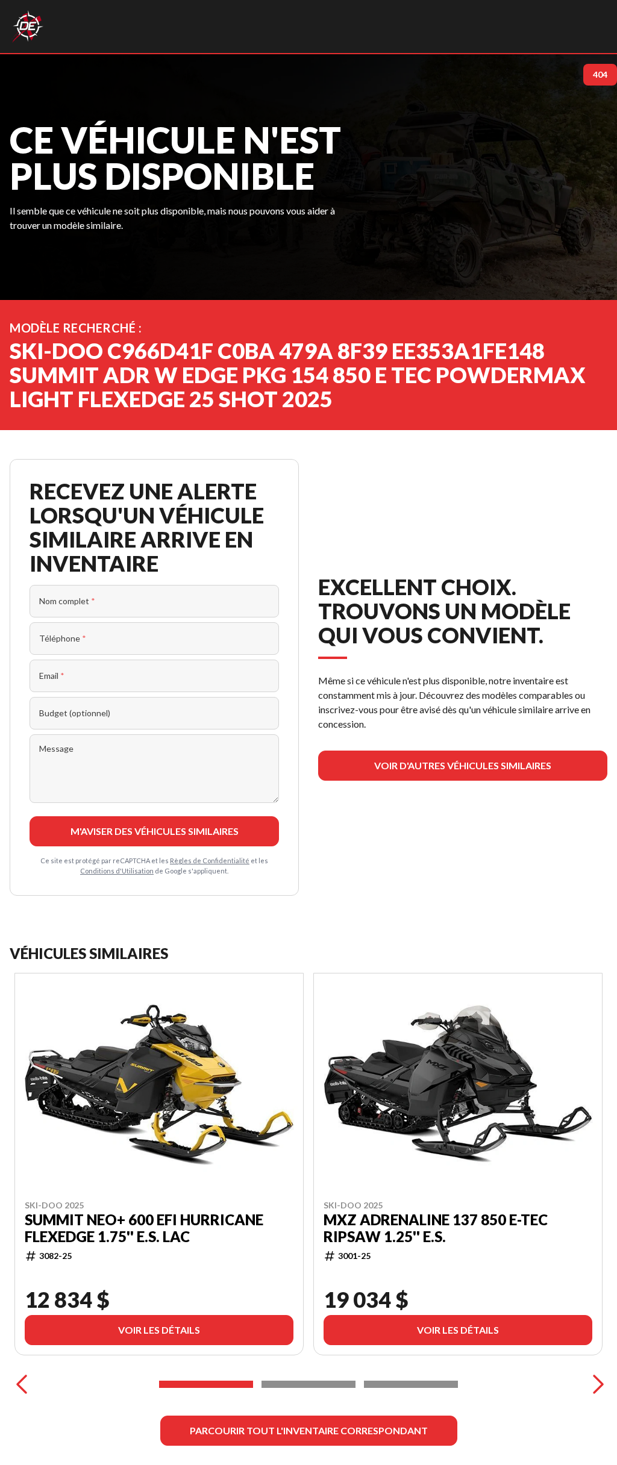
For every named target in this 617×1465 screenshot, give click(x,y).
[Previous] (22, 1384)
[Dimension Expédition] (27, 26)
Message (56, 748)
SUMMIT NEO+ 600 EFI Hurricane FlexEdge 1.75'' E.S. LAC (144, 1228)
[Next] (595, 1384)
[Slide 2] (308, 1384)
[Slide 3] (411, 1384)
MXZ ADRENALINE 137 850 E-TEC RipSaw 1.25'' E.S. (436, 1228)
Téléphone (62, 638)
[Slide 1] (206, 1384)
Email (51, 675)
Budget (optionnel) (74, 713)
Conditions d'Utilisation (117, 871)
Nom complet (67, 601)
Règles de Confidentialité (209, 860)
